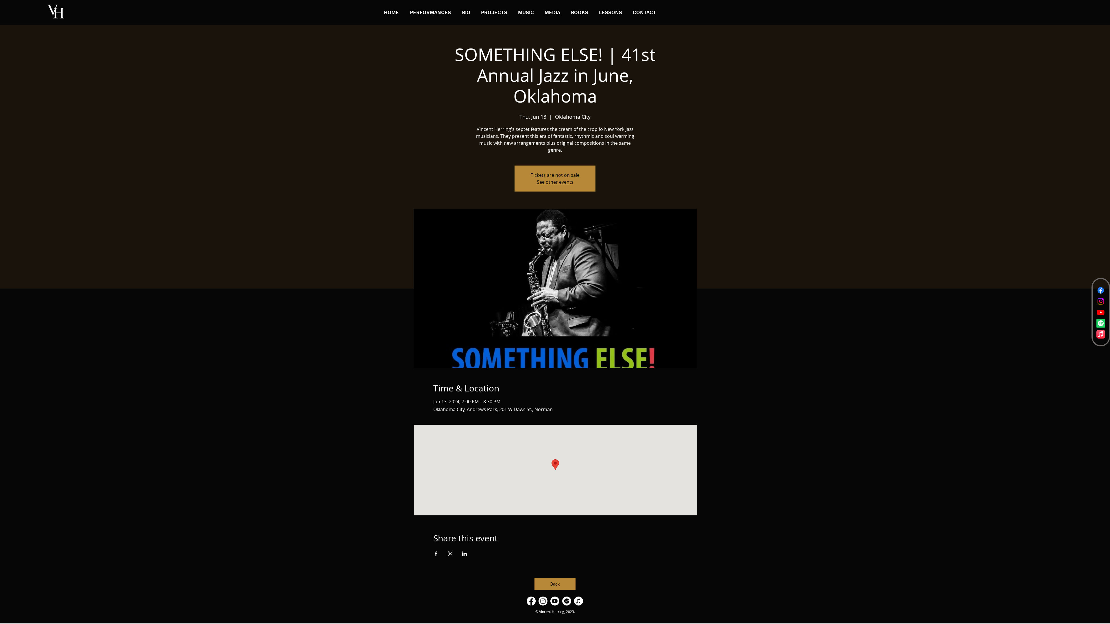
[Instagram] (1100, 301)
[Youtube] (1100, 312)
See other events (555, 182)
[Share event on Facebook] (436, 553)
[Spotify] (1100, 323)
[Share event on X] (450, 553)
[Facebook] (1100, 290)
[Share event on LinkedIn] (464, 553)
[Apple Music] (1100, 334)
